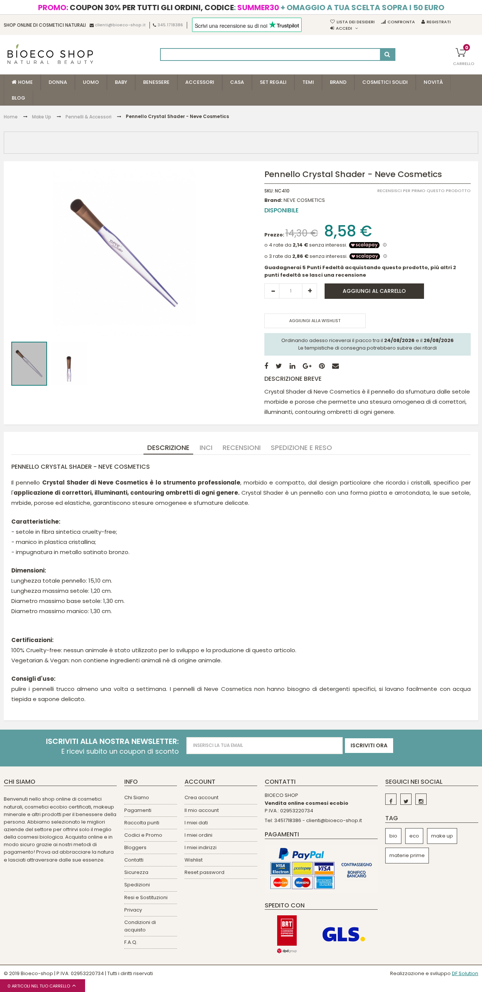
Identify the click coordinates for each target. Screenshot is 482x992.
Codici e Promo (143, 835)
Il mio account (202, 810)
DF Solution (465, 973)
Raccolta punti (141, 822)
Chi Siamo (136, 797)
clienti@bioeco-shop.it (120, 25)
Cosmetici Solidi (385, 82)
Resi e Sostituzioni (146, 897)
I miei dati (196, 822)
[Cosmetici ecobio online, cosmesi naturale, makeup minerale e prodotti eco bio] (50, 54)
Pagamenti (137, 810)
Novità (433, 82)
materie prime (407, 855)
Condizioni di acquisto (140, 926)
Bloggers (135, 847)
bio (393, 835)
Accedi (344, 28)
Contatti (133, 859)
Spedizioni (137, 884)
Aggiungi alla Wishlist (314, 321)
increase (309, 290)
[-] (391, 799)
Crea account (201, 797)
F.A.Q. (130, 942)
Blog (18, 97)
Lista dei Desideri (356, 22)
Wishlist (194, 859)
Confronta (401, 22)
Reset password (204, 872)
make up (442, 835)
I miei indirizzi (201, 847)
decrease (271, 290)
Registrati (439, 22)
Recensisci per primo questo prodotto (424, 191)
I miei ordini (198, 835)
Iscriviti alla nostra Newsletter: (112, 741)
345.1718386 (170, 25)
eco (414, 835)
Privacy (133, 909)
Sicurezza (136, 872)
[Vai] (387, 54)
